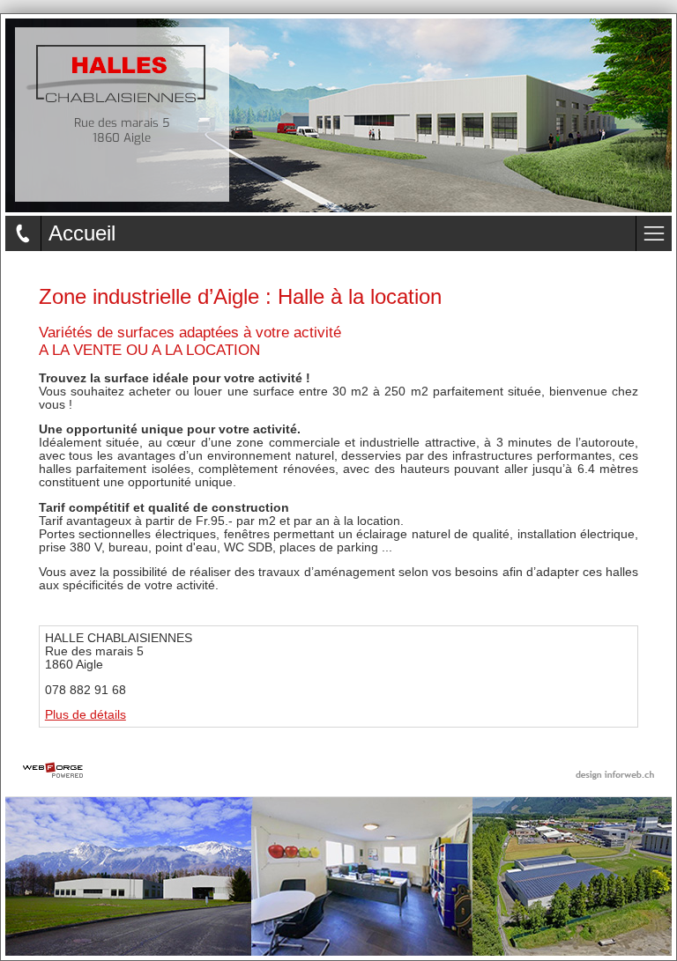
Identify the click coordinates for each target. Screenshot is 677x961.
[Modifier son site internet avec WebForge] (53, 771)
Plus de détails (85, 714)
